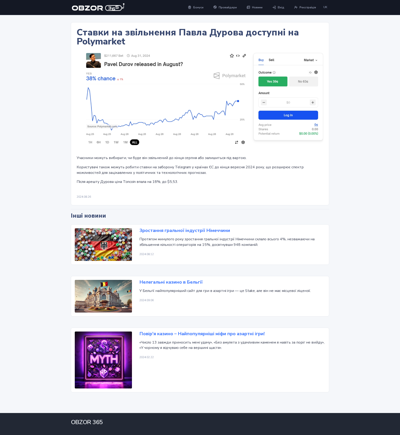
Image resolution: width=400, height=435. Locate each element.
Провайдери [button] (228, 7)
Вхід (281, 7)
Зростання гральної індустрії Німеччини (184, 230)
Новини (257, 7)
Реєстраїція (308, 7)
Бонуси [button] (198, 7)
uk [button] (325, 7)
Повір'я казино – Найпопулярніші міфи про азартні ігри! (202, 334)
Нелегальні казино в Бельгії (171, 282)
